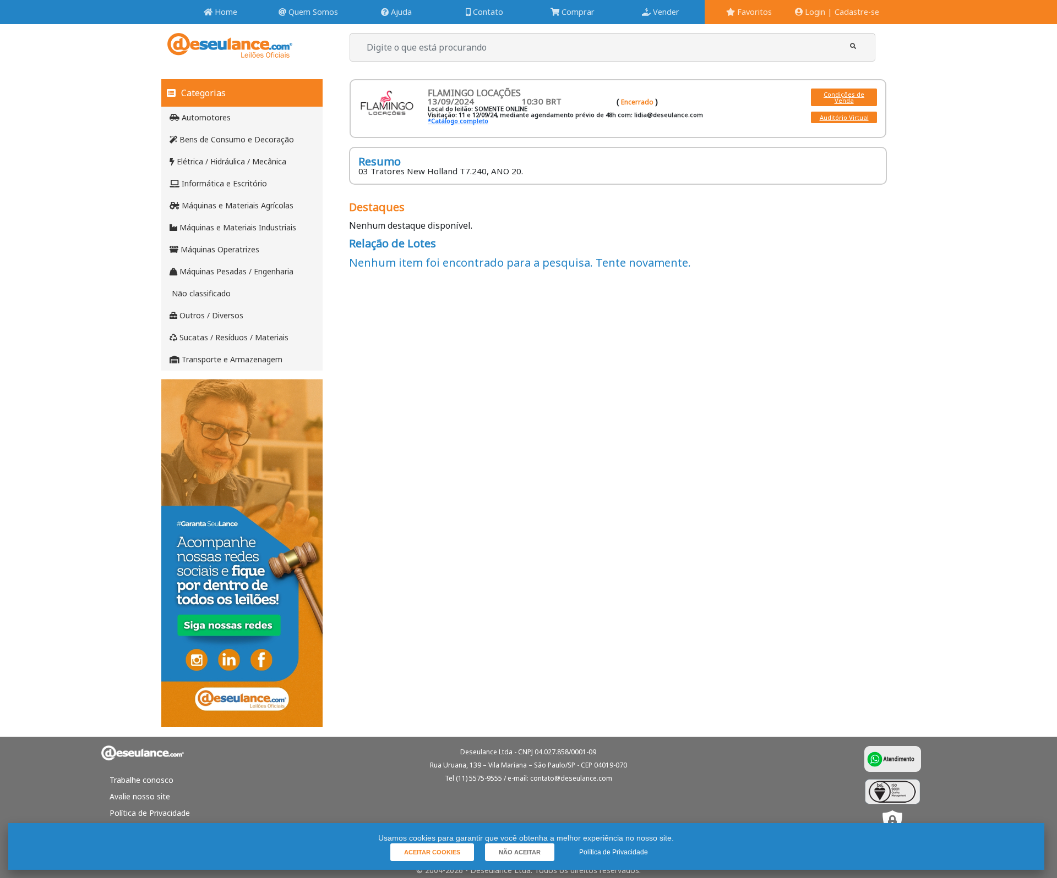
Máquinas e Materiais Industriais (236, 227)
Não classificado (200, 293)
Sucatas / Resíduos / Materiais (232, 337)
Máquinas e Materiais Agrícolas (236, 205)
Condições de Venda (844, 97)
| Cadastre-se (853, 12)
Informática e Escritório (223, 183)
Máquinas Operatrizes (218, 249)
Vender (665, 12)
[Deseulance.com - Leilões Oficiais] (229, 52)
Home (225, 12)
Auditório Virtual (844, 117)
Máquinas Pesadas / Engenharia (235, 271)
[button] (853, 46)
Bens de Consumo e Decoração (235, 139)
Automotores (205, 117)
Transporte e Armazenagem (230, 359)
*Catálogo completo (458, 121)
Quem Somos (312, 12)
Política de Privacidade (150, 813)
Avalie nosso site (140, 796)
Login (814, 12)
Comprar (577, 12)
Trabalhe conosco (141, 780)
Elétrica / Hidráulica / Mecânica (230, 161)
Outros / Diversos (210, 315)
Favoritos (753, 12)
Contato (487, 12)
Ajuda (400, 12)
